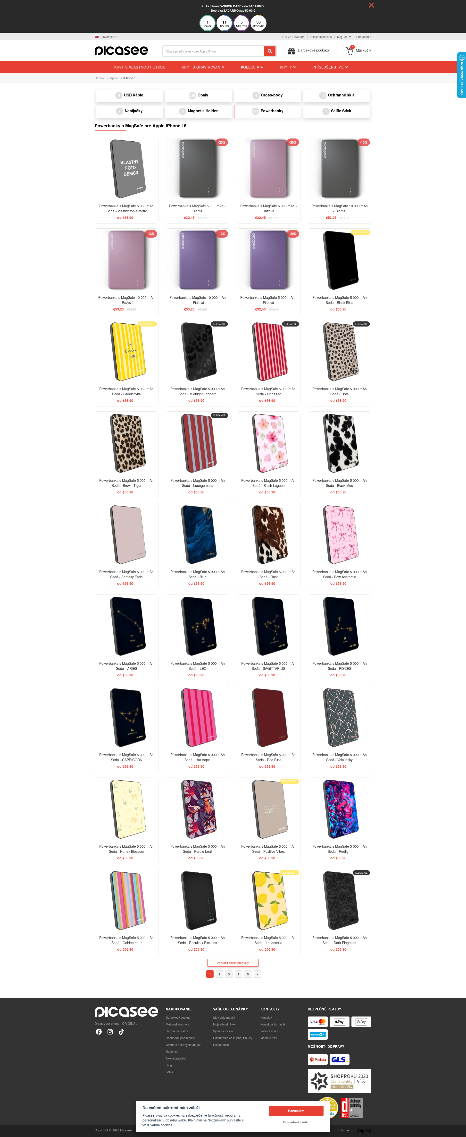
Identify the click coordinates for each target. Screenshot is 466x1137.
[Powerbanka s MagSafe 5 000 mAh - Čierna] (197, 169)
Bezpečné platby (177, 1031)
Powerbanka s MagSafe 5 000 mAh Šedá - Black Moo (339, 483)
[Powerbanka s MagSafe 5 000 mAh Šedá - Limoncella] (268, 900)
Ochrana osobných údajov (183, 1044)
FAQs (169, 1072)
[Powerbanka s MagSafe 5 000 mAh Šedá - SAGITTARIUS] (268, 626)
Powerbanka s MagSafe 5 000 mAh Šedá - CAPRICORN (126, 757)
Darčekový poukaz (178, 1017)
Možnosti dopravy (177, 1024)
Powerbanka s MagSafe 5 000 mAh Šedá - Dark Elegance (339, 940)
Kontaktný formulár (272, 1024)
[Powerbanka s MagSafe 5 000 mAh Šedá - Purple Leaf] (197, 809)
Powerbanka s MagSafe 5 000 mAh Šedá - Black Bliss (339, 300)
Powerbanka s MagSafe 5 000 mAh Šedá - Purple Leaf (197, 849)
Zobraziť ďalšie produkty (233, 963)
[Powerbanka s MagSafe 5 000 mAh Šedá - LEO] (197, 626)
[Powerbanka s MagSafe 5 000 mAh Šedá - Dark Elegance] (339, 900)
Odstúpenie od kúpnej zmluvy (232, 1038)
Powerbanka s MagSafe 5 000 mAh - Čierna (197, 208)
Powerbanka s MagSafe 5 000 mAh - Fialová (268, 300)
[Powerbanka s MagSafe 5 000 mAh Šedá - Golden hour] (126, 900)
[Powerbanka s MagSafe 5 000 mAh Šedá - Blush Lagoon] (268, 443)
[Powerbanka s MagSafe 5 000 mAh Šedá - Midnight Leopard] (197, 352)
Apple (114, 78)
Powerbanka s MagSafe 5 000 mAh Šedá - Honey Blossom (126, 849)
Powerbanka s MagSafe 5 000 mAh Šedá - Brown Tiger (126, 483)
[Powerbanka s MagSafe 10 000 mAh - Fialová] (197, 260)
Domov (100, 78)
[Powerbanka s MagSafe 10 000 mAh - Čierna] (339, 169)
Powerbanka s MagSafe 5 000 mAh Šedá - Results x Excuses (197, 940)
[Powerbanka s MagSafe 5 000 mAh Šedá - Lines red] (268, 352)
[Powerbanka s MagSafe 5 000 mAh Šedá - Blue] (197, 535)
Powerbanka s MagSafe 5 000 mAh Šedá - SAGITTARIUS (268, 666)
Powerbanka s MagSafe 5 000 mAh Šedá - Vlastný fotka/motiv (126, 208)
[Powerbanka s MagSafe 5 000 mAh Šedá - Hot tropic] (197, 717)
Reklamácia (221, 1044)
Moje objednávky (224, 1024)
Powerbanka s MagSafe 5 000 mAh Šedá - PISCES (339, 666)
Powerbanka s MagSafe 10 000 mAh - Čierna (339, 208)
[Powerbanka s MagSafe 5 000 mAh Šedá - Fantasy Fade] (126, 535)
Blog (169, 1065)
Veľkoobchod (269, 1031)
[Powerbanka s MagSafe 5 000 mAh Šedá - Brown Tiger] (126, 443)
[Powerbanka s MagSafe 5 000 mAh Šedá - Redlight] (339, 809)
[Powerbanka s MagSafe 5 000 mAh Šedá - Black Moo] (339, 443)
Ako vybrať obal (176, 1058)
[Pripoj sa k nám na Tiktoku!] (121, 1031)
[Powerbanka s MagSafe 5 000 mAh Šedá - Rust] (268, 535)
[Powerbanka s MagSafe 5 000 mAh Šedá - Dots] (339, 352)
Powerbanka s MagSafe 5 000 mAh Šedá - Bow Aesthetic (339, 574)
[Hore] (6, 1131)
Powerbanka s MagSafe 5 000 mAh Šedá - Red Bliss (268, 757)
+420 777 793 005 (292, 36)
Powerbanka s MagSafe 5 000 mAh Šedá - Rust (268, 574)
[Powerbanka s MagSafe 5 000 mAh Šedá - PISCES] (339, 626)
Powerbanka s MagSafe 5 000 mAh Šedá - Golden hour (126, 940)
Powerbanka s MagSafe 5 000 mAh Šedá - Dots (339, 391)
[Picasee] (121, 50)
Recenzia (172, 1051)
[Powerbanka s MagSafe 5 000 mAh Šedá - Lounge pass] (197, 443)
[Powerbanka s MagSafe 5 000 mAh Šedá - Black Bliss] (339, 260)
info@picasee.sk (321, 36)
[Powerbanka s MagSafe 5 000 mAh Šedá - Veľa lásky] (339, 717)
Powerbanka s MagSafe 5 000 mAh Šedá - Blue (197, 574)
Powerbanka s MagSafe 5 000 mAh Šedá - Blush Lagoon (268, 483)
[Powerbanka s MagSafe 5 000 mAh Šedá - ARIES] (126, 626)
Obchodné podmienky (180, 1038)
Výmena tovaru (223, 1031)
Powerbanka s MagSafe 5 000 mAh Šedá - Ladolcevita (126, 391)
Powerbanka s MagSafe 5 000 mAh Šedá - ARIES (126, 666)
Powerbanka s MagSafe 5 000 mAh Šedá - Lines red (268, 391)
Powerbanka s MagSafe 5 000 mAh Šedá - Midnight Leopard (197, 391)
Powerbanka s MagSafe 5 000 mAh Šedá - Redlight (339, 849)
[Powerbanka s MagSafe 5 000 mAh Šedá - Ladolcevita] (126, 352)
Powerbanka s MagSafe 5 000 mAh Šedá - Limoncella (268, 940)
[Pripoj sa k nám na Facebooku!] (99, 1031)
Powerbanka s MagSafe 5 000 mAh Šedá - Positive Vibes (268, 849)
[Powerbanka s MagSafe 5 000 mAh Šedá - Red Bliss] (268, 717)
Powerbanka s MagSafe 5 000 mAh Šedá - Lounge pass (197, 483)
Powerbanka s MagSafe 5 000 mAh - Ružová (268, 208)
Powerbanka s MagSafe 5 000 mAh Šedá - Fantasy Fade (126, 574)
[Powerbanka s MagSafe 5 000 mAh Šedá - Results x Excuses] (197, 900)
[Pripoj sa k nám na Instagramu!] (110, 1031)
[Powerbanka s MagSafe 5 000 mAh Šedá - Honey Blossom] (126, 809)
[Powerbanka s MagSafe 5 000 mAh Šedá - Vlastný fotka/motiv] (126, 169)
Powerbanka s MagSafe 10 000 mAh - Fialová (197, 300)
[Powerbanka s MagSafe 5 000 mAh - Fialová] (268, 260)
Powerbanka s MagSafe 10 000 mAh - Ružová (126, 300)
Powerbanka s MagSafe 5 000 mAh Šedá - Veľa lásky (339, 757)
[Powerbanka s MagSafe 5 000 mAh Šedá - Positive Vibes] (268, 809)
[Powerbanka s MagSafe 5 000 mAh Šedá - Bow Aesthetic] (339, 535)
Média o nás (268, 1038)
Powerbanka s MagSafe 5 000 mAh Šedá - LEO (197, 666)
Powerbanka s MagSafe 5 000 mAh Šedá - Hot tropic (197, 757)
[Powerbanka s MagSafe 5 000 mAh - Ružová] (268, 169)
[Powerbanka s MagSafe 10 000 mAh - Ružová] (126, 260)
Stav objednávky (224, 1017)
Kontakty (266, 1017)
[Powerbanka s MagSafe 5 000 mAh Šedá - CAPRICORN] (126, 717)
